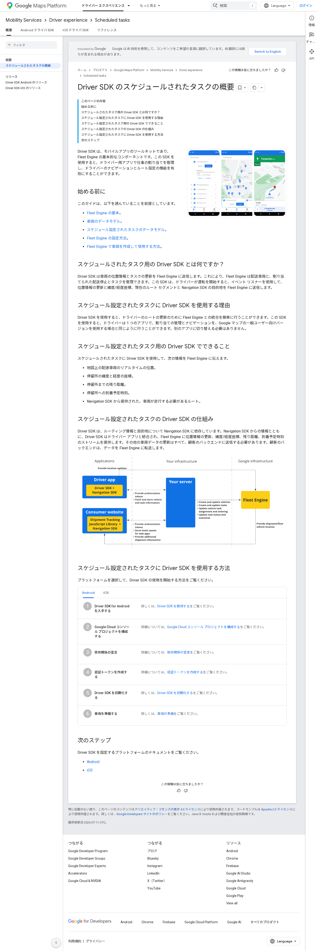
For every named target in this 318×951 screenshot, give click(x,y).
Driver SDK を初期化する (175, 693)
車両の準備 (165, 714)
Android (93, 762)
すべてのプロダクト (264, 922)
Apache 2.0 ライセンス (276, 809)
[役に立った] (276, 70)
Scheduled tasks (112, 20)
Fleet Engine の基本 (103, 213)
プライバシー (95, 941)
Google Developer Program (88, 851)
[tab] (88, 592)
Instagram (154, 866)
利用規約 (74, 941)
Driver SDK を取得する (173, 606)
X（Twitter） (157, 881)
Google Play (235, 896)
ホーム (82, 70)
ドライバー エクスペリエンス (103, 5)
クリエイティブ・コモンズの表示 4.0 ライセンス (167, 809)
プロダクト (100, 70)
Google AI (234, 922)
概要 (9, 30)
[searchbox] (31, 45)
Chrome (232, 858)
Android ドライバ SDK (37, 30)
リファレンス (107, 30)
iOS (90, 770)
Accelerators (77, 873)
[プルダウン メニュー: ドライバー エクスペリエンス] (130, 5)
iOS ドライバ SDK (75, 30)
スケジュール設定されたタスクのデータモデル (126, 230)
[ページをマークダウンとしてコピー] (254, 88)
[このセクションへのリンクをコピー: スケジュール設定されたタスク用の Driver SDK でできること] (234, 347)
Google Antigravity (239, 881)
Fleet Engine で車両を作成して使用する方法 (123, 246)
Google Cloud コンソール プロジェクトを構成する (203, 627)
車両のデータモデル (103, 221)
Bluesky (153, 858)
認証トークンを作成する (185, 672)
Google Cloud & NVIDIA (84, 881)
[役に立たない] (283, 70)
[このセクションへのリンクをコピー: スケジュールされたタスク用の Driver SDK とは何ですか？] (229, 265)
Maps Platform (49, 6)
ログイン (305, 5)
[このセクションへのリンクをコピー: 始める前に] (110, 192)
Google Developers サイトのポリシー (141, 814)
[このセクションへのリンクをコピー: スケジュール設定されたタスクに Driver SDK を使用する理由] (234, 306)
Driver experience (68, 20)
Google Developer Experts (87, 866)
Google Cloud (236, 888)
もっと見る (148, 5)
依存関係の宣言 (178, 652)
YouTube (154, 888)
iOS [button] (106, 593)
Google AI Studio (238, 873)
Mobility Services (24, 20)
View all (231, 903)
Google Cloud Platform (201, 922)
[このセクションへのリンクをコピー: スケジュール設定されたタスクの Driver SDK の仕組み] (218, 419)
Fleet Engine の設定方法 (107, 238)
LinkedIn (153, 873)
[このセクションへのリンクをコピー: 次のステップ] (115, 741)
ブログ (152, 851)
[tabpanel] (182, 661)
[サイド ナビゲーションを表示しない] (56, 942)
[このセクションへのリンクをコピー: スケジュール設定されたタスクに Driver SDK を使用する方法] (234, 568)
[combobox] (233, 5)
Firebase (232, 866)
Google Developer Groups (86, 858)
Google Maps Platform (129, 70)
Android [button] (88, 593)
